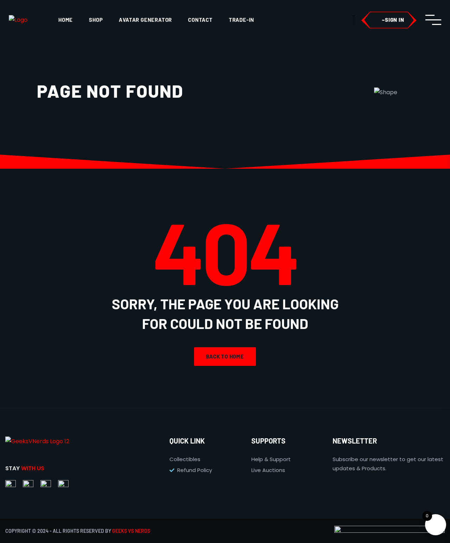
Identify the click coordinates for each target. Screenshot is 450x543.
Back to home (225, 356)
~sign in (393, 20)
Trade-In (241, 20)
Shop (96, 20)
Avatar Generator (145, 20)
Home (65, 20)
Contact (200, 20)
